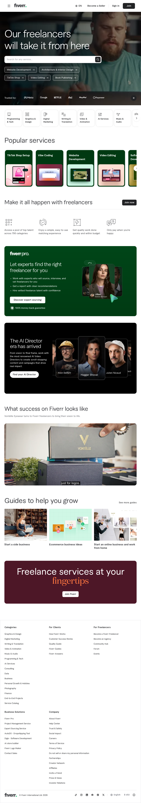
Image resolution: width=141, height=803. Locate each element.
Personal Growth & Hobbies (17, 684)
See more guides (128, 503)
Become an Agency (102, 639)
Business (8, 679)
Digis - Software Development (18, 739)
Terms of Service (56, 743)
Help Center (54, 724)
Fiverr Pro (9, 719)
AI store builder (12, 743)
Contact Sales (11, 753)
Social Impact (55, 734)
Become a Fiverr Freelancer (106, 634)
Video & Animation (13, 649)
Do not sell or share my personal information (69, 753)
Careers (52, 739)
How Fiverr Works (57, 634)
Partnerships (55, 758)
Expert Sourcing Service (15, 729)
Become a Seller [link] (96, 6)
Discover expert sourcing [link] (27, 300)
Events (97, 654)
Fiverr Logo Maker (13, 748)
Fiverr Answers (56, 654)
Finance (8, 693)
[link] (20, 70)
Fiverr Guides (55, 649)
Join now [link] (129, 202)
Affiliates (53, 768)
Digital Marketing (12, 639)
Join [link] (129, 6)
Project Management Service (18, 724)
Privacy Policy (55, 748)
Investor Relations (57, 783)
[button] (9, 6)
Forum (96, 649)
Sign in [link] (115, 6)
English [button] (117, 795)
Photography (10, 689)
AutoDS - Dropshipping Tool (17, 734)
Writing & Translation (14, 644)
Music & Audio (11, 654)
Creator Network (57, 763)
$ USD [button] (127, 795)
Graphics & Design (13, 634)
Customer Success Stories (61, 639)
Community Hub (101, 644)
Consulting (9, 669)
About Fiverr (55, 719)
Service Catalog (12, 703)
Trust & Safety (55, 729)
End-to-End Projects (14, 698)
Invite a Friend (55, 773)
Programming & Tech (14, 659)
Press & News (55, 778)
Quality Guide (55, 644)
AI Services (10, 664)
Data (7, 674)
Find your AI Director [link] (24, 374)
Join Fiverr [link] (70, 594)
